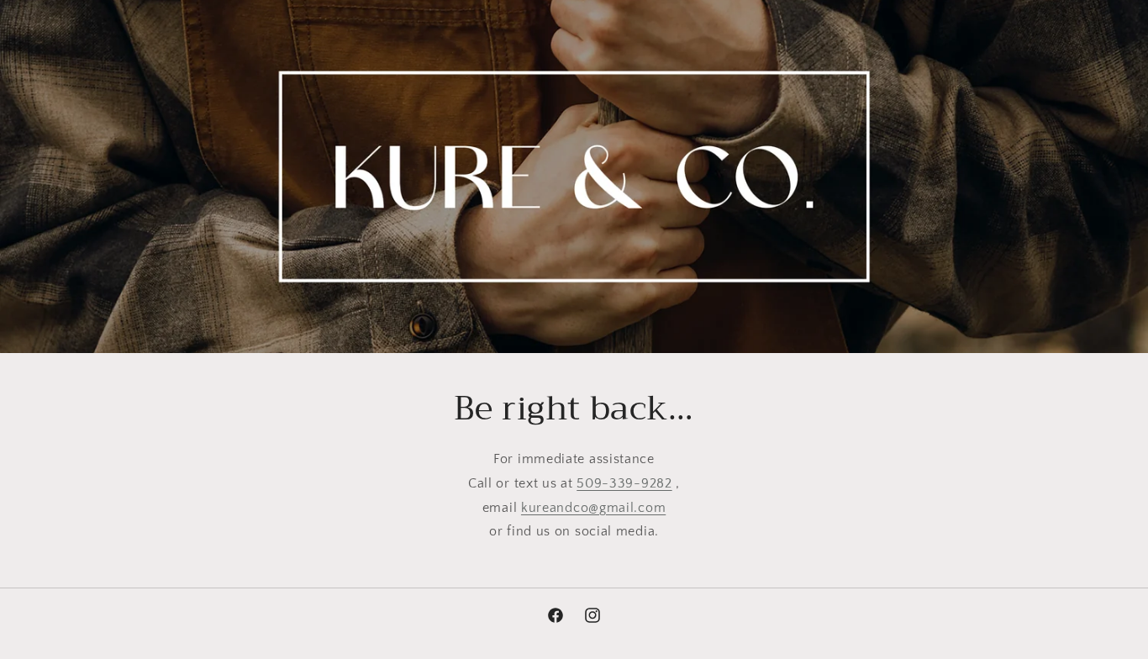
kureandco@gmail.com (593, 507)
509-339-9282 (624, 483)
